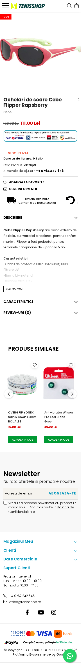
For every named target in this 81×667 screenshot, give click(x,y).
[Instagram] (54, 613)
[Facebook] (27, 613)
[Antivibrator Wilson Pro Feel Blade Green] (58, 383)
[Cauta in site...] (69, 6)
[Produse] (6, 6)
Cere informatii (23, 189)
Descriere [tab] (12, 217)
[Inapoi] (77, 99)
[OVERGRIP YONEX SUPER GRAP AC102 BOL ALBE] (22, 383)
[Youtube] (41, 613)
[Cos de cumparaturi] (76, 6)
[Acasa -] (28, 6)
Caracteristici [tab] (18, 301)
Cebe (7, 112)
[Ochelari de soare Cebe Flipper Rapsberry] (40, 52)
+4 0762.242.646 (21, 596)
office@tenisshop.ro (24, 602)
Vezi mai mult (14, 289)
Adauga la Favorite (26, 182)
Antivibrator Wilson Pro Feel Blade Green (58, 417)
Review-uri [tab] (17, 312)
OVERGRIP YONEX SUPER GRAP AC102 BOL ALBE (22, 417)
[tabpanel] (40, 52)
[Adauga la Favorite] (34, 364)
